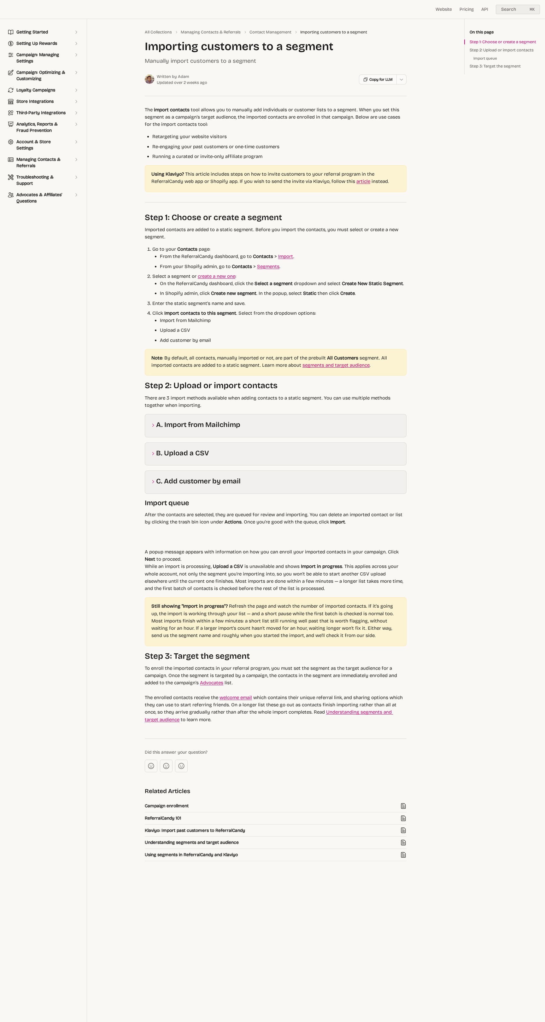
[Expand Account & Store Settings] (76, 141)
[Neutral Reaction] (166, 766)
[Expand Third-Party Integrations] (76, 112)
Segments (268, 266)
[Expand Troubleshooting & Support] (76, 177)
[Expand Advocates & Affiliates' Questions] (76, 194)
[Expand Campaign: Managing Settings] (76, 54)
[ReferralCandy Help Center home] (6, 9)
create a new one (216, 276)
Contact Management (270, 32)
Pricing (467, 9)
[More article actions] (401, 79)
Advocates (211, 683)
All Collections (158, 32)
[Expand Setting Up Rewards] (76, 43)
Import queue (485, 58)
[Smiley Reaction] (181, 766)
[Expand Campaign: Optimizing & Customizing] (76, 72)
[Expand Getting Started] (76, 32)
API (484, 9)
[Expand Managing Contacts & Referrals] (76, 159)
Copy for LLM (381, 79)
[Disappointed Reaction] (151, 766)
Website (444, 9)
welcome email (236, 697)
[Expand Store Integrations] (76, 101)
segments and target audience (336, 365)
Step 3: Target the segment (495, 66)
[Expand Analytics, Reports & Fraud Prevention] (76, 124)
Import (285, 256)
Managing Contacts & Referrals (211, 32)
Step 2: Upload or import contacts (502, 50)
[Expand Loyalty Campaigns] (76, 90)
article (363, 181)
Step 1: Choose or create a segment (503, 41)
